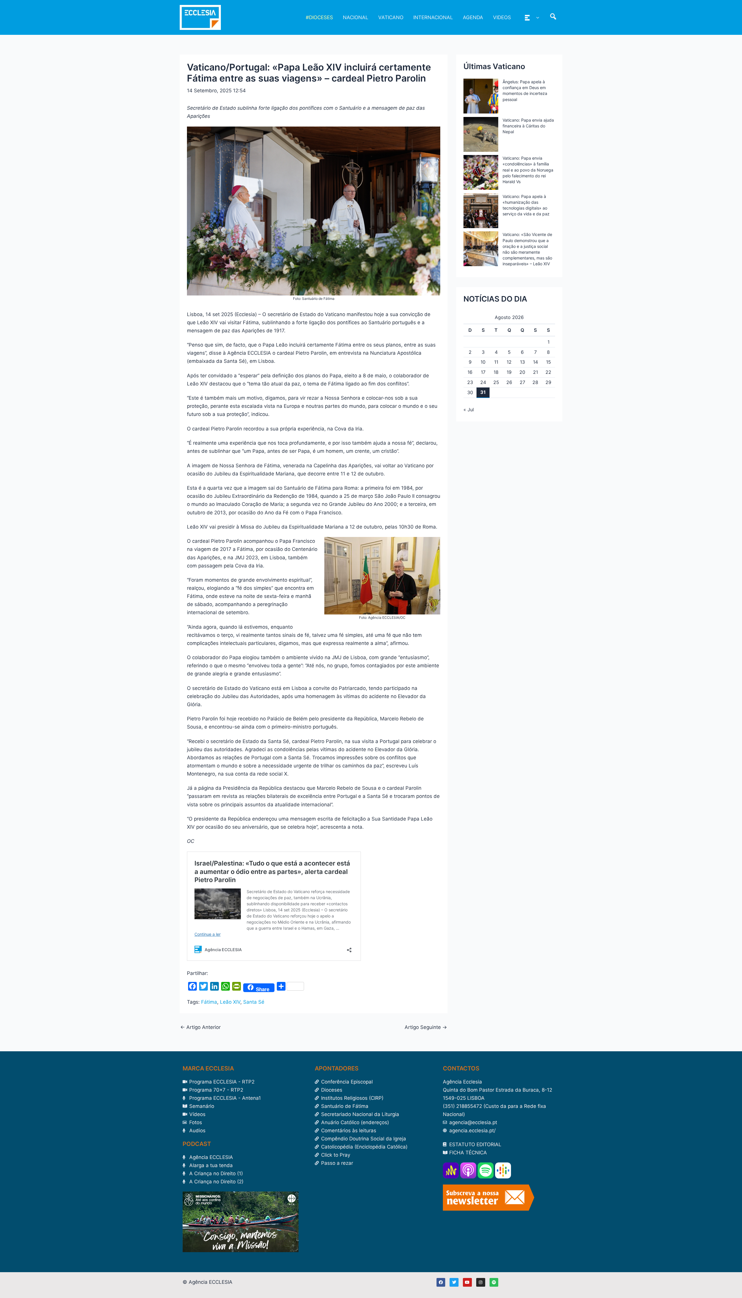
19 (509, 372)
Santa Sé (253, 1002)
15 (548, 362)
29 (548, 382)
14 (535, 362)
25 (496, 382)
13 (522, 362)
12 (509, 362)
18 (496, 372)
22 (548, 372)
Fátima (209, 1002)
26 (509, 382)
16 (470, 372)
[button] (536, 17)
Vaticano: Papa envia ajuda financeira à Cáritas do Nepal (528, 126)
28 (535, 382)
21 (535, 372)
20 (522, 372)
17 (483, 372)
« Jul (468, 409)
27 (522, 382)
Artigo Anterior (200, 1027)
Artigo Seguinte (426, 1027)
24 (483, 382)
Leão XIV (230, 1002)
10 (483, 362)
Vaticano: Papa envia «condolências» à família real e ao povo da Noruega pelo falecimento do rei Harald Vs (528, 170)
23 (470, 382)
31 (483, 392)
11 (496, 362)
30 (470, 392)
